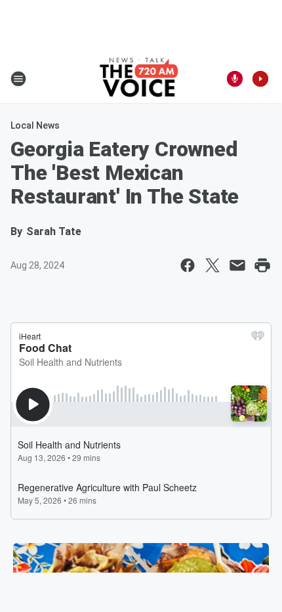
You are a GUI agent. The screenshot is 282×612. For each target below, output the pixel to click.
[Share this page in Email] (237, 265)
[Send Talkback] (235, 79)
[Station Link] (141, 79)
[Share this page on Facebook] (187, 265)
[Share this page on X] (212, 265)
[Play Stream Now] (260, 79)
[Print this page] (262, 265)
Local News (35, 125)
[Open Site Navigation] (18, 79)
